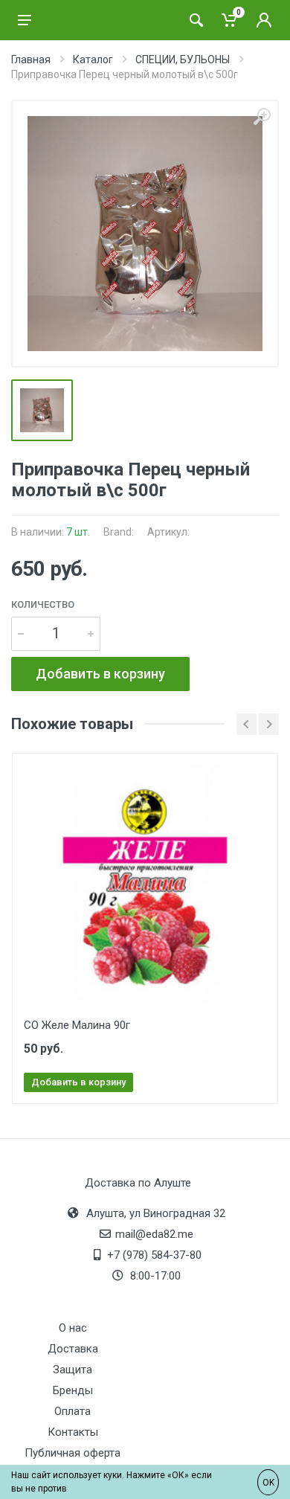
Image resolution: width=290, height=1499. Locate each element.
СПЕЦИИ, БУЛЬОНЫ (182, 59)
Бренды (73, 1390)
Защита (72, 1369)
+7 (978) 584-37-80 (154, 1255)
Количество (42, 604)
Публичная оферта (72, 1453)
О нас (73, 1328)
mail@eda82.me (154, 1234)
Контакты (73, 1432)
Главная (31, 59)
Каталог (93, 59)
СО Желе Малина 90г (77, 1025)
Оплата (72, 1411)
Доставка (73, 1348)
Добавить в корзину (100, 673)
